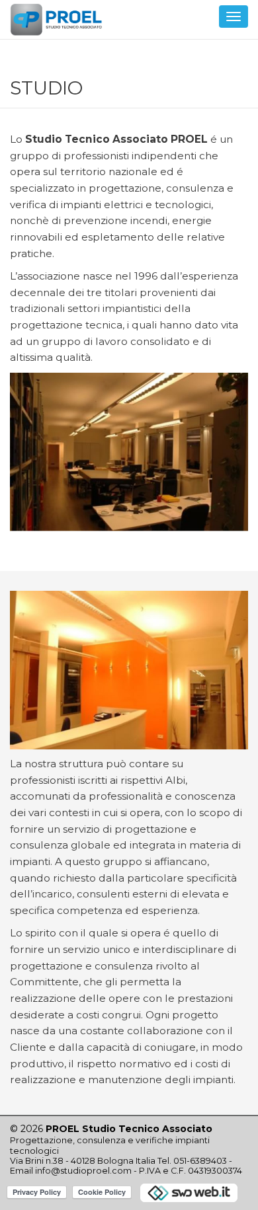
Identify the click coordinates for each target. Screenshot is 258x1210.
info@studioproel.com (83, 1171)
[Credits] (188, 1192)
